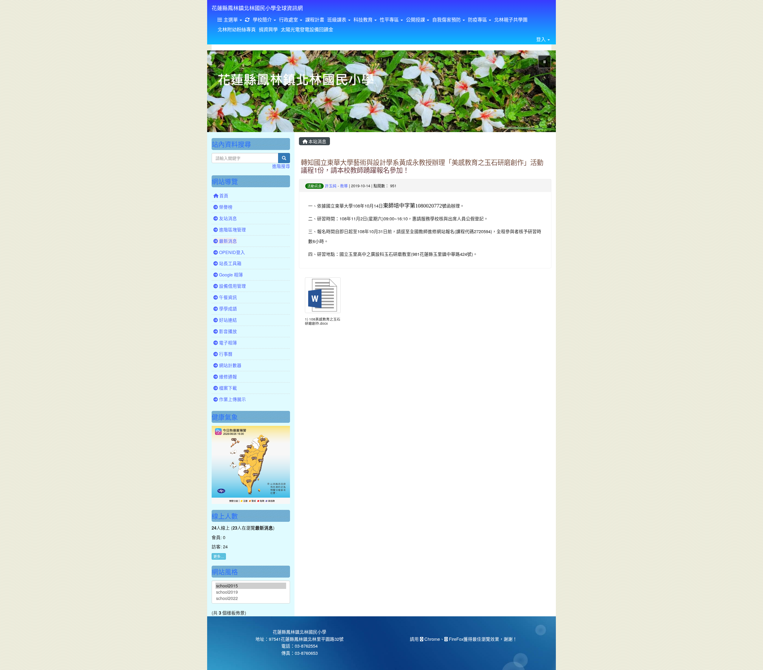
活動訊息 (314, 185)
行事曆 (225, 354)
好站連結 (227, 320)
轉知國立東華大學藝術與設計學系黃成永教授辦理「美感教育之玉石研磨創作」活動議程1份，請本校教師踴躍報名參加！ (422, 166)
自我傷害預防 (447, 19)
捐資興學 (268, 29)
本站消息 (316, 141)
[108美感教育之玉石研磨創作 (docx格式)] (323, 295)
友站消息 (227, 218)
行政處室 (289, 19)
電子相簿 (227, 342)
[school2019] (250, 592)
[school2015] (250, 586)
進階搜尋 (281, 166)
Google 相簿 (230, 274)
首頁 (223, 195)
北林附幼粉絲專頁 (237, 29)
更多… (218, 556)
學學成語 (227, 308)
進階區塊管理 (232, 229)
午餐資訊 (227, 297)
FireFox (455, 639)
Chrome (431, 639)
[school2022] (250, 598)
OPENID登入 (231, 252)
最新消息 (227, 241)
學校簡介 (263, 19)
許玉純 (330, 185)
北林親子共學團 (511, 19)
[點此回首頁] (381, 91)
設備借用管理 (232, 286)
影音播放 (227, 331)
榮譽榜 (225, 207)
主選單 (230, 19)
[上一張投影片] (221, 92)
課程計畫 (314, 19)
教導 (344, 185)
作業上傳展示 (232, 399)
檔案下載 (227, 388)
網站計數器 (229, 365)
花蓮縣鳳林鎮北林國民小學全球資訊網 (257, 8)
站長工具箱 (229, 263)
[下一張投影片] (541, 92)
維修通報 (227, 376)
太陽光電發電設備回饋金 (307, 29)
